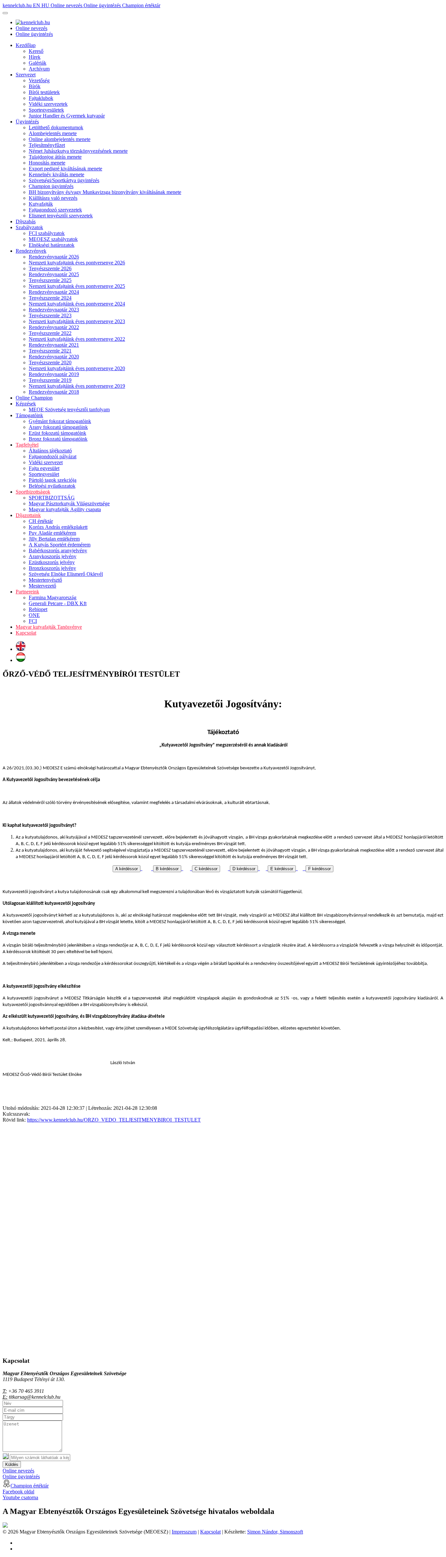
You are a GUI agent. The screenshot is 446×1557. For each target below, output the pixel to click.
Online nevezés (67, 5)
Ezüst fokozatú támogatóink (57, 433)
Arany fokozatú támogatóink (58, 427)
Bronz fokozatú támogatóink (58, 439)
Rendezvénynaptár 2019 (54, 374)
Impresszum (184, 1531)
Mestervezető (42, 586)
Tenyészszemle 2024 (50, 298)
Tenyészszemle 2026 (50, 268)
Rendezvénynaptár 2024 (54, 292)
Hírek (34, 57)
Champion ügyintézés (51, 186)
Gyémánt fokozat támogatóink (60, 421)
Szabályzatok (29, 227)
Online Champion (34, 398)
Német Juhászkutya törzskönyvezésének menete (78, 151)
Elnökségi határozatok (51, 245)
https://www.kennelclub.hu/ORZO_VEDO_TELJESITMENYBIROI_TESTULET (114, 1120)
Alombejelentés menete (53, 133)
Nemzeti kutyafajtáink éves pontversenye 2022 (77, 339)
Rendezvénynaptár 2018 (54, 392)
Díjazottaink (28, 515)
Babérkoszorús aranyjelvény (58, 550)
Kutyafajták (41, 204)
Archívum (39, 68)
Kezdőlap (26, 45)
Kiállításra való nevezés (53, 198)
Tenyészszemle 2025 (50, 280)
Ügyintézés (27, 121)
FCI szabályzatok (47, 233)
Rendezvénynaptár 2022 (54, 327)
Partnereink (27, 591)
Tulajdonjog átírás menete (55, 157)
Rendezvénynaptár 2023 (54, 309)
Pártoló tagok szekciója (52, 480)
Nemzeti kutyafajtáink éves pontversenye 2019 (77, 386)
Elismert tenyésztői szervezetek (61, 215)
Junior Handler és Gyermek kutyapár (67, 115)
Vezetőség (39, 80)
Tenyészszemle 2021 (50, 351)
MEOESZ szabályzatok (53, 239)
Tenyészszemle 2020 (50, 362)
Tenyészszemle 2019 (50, 380)
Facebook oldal (18, 1491)
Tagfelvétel (27, 445)
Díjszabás (26, 221)
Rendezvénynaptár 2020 (54, 356)
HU (46, 5)
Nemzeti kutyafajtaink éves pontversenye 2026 (77, 262)
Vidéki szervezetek (48, 104)
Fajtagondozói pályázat (52, 456)
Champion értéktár (141, 5)
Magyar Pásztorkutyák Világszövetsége (69, 503)
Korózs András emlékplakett (58, 527)
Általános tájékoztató (50, 450)
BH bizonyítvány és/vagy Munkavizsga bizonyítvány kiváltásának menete (105, 192)
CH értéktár (41, 521)
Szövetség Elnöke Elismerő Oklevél (66, 574)
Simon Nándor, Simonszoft (275, 1531)
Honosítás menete (47, 162)
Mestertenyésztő (45, 580)
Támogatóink (29, 415)
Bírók (34, 86)
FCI (33, 621)
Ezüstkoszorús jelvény (52, 562)
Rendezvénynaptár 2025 (54, 274)
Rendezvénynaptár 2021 (54, 345)
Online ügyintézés (103, 5)
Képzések (26, 403)
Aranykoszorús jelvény (52, 556)
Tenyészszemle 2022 (50, 333)
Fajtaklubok (41, 98)
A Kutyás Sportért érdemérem (59, 544)
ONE (34, 615)
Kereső (36, 51)
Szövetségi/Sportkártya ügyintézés (64, 180)
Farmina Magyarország (52, 597)
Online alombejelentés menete (59, 139)
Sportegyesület (44, 474)
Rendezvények (31, 251)
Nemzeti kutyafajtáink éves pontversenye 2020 (77, 368)
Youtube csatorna (20, 1497)
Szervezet (26, 74)
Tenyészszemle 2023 (50, 315)
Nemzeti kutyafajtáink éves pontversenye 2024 (77, 304)
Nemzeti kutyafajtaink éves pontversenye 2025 (77, 286)
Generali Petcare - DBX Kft (58, 603)
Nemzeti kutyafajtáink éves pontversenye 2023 (77, 321)
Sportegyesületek (46, 110)
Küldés (11, 1464)
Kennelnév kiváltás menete (56, 174)
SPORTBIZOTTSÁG (52, 497)
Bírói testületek (44, 92)
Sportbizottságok (33, 492)
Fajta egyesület (44, 468)
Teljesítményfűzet (47, 145)
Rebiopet (38, 609)
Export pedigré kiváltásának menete (65, 168)
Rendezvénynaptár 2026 (54, 257)
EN (37, 5)
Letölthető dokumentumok (56, 127)
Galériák (37, 63)
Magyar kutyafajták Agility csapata (65, 509)
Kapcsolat (26, 633)
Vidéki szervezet (46, 462)
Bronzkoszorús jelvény (52, 568)
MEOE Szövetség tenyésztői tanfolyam (69, 409)
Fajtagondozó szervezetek (55, 209)
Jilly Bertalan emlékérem (54, 539)
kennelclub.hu (18, 5)
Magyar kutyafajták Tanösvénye (49, 627)
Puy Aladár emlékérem (52, 533)
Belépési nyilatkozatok (52, 486)
